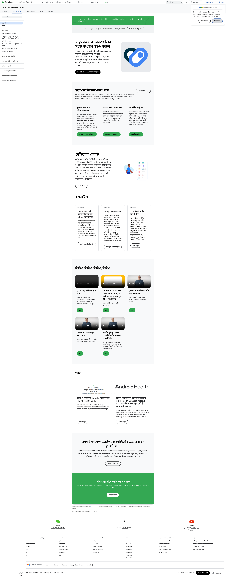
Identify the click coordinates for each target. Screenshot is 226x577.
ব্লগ (108, 2)
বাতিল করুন (204, 21)
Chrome (56, 565)
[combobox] (174, 2)
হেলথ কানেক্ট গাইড (17, 11)
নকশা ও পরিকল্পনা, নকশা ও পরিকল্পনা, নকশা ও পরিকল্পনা (56, 2)
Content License (94, 507)
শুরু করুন (217, 21)
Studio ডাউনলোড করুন (165, 549)
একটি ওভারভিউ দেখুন (87, 244)
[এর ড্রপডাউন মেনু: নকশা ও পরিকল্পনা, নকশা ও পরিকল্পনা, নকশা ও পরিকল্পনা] (73, 2)
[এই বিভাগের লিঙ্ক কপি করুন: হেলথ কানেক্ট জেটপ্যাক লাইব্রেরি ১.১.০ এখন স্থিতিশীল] (119, 446)
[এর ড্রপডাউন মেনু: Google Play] (100, 2)
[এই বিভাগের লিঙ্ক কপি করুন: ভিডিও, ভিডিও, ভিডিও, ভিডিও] (112, 268)
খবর (27, 552)
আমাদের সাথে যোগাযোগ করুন (113, 481)
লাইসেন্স (35, 572)
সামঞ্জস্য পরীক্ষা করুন (112, 247)
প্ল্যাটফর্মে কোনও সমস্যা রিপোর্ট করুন (202, 541)
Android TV (96, 552)
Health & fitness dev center (13, 7)
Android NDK (163, 552)
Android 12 (129, 555)
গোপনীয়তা (62, 552)
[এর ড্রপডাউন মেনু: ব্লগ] (111, 2)
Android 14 (129, 549)
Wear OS (95, 544)
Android (28, 541)
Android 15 (129, 546)
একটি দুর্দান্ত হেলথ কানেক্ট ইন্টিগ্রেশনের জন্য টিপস (112, 335)
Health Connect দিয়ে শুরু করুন (87, 72)
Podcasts (28, 558)
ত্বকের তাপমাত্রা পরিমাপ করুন (88, 134)
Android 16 (129, 544)
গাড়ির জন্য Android (98, 549)
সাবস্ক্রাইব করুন (203, 573)
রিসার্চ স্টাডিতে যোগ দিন (198, 549)
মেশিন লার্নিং (62, 544)
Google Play (94, 2)
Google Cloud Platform (76, 565)
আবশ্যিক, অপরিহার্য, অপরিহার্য (26, 2)
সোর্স (27, 549)
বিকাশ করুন (81, 2)
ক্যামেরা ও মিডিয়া (63, 549)
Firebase (64, 565)
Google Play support (198, 546)
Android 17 (129, 541)
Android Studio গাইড (165, 541)
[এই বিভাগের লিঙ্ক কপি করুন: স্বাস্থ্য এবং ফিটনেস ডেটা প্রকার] (111, 91)
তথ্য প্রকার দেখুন (143, 91)
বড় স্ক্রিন (95, 541)
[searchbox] (12, 17)
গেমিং (60, 541)
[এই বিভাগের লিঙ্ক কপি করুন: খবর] (82, 373)
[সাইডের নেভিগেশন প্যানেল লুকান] (21, 574)
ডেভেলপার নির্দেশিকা (164, 544)
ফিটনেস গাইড (31, 11)
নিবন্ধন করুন (113, 495)
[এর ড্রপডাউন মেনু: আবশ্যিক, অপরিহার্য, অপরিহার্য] (36, 2)
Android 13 (129, 552)
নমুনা (41, 11)
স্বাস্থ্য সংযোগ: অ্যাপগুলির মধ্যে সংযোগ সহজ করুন (93, 44)
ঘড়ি (80, 310)
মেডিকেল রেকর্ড (87, 154)
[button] (11, 48)
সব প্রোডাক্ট (90, 565)
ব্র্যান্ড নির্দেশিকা (43, 572)
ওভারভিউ (4, 11)
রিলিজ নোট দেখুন (113, 463)
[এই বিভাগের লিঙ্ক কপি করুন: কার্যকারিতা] (90, 197)
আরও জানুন (81, 186)
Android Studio (208, 2)
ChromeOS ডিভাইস (98, 546)
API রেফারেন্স (162, 546)
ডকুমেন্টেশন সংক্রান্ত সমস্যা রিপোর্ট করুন (203, 544)
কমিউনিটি (50, 11)
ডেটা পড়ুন (136, 245)
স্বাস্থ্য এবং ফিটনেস (63, 546)
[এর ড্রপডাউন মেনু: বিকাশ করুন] (86, 2)
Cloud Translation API (109, 29)
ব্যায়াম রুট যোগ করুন (112, 107)
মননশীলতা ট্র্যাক (136, 107)
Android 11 (129, 558)
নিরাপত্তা (28, 546)
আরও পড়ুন (82, 422)
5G (60, 555)
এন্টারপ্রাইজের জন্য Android (33, 544)
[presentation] (105, 90)
